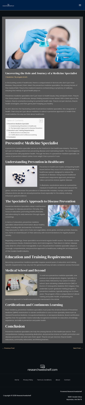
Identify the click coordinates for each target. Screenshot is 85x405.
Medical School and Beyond (20, 133)
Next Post (78, 348)
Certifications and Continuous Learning (24, 135)
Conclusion (12, 137)
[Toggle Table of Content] (40, 121)
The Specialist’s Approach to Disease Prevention (26, 128)
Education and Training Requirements (21, 130)
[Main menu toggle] (80, 5)
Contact (67, 380)
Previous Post (8, 348)
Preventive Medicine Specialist (18, 124)
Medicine (10, 77)
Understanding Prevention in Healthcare (23, 126)
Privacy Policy (28, 380)
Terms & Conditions (44, 380)
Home (17, 380)
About (58, 380)
